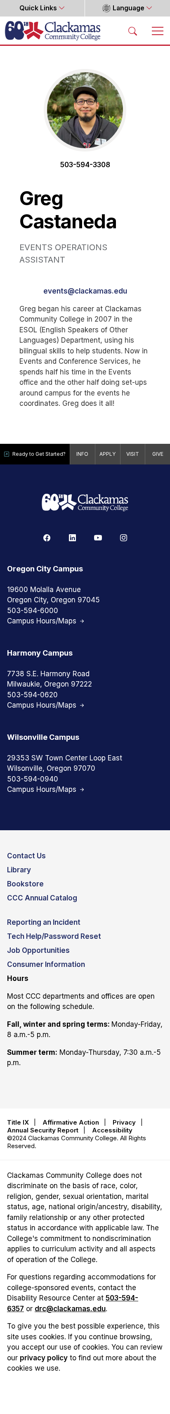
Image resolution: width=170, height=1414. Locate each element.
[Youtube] (98, 537)
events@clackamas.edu (85, 291)
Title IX (18, 1122)
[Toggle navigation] (157, 31)
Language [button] (128, 8)
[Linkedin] (72, 537)
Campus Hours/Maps (42, 621)
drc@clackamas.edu (70, 1309)
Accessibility (112, 1130)
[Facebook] (47, 537)
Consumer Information (46, 964)
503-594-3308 (85, 165)
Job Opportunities (38, 950)
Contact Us (26, 856)
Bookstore (25, 884)
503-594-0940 (32, 779)
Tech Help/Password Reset (54, 936)
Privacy (124, 1122)
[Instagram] (123, 537)
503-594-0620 (32, 695)
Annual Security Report (42, 1130)
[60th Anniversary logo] (85, 503)
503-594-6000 (32, 610)
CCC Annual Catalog (42, 898)
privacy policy (44, 1358)
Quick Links (39, 8)
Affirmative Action (70, 1122)
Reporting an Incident (43, 922)
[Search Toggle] (132, 31)
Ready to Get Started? (39, 454)
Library (19, 870)
